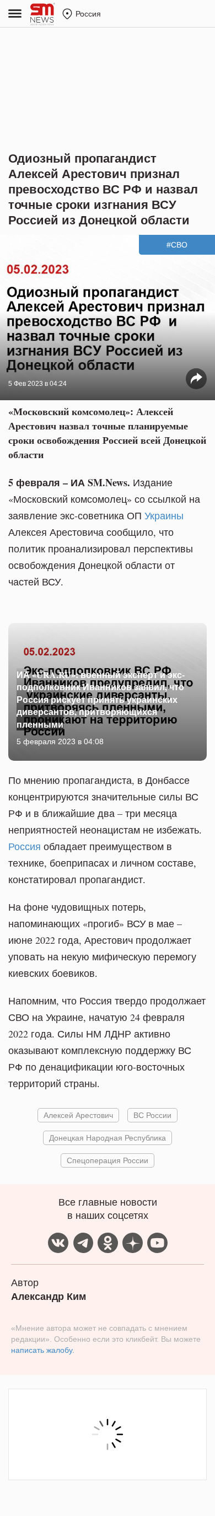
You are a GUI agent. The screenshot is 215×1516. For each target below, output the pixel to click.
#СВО (176, 244)
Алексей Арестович (78, 1115)
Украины (164, 515)
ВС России (152, 1115)
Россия (24, 846)
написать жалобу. (42, 1350)
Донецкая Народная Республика (107, 1137)
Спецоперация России (107, 1160)
